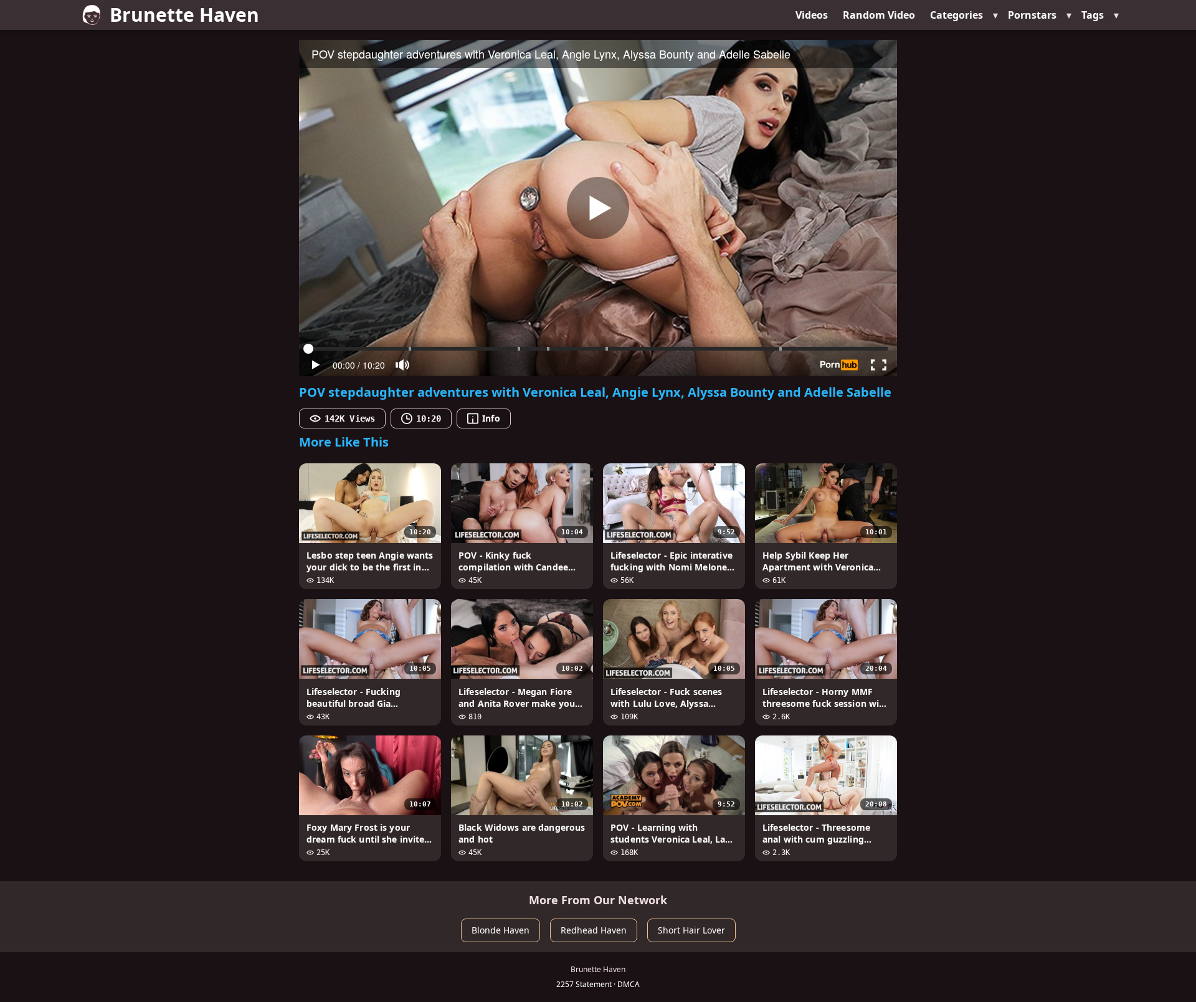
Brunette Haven (184, 14)
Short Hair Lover (691, 930)
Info (491, 418)
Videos (811, 15)
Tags (1092, 15)
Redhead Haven (594, 930)
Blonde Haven (500, 930)
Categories (956, 15)
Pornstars (1032, 15)
